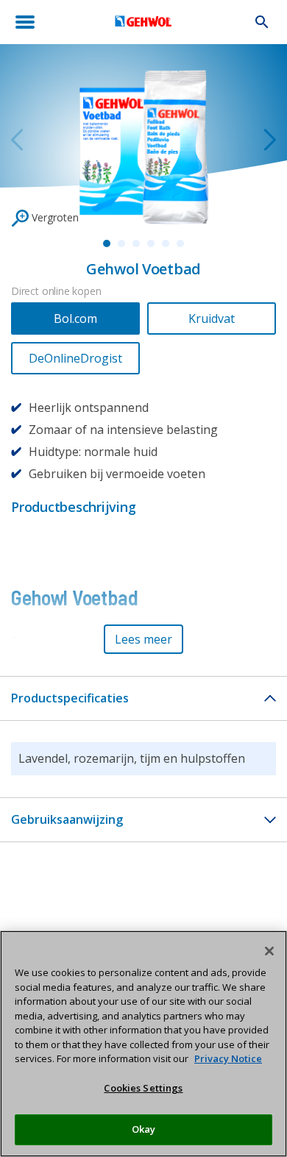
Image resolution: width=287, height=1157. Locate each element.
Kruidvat (211, 318)
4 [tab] (151, 243)
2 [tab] (121, 243)
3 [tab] (136, 243)
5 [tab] (165, 243)
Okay (144, 1129)
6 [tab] (180, 243)
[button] (143, 639)
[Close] (269, 951)
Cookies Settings (143, 1087)
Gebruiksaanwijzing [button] (67, 819)
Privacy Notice (228, 1058)
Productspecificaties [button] (70, 698)
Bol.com (75, 318)
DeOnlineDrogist (75, 358)
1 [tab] (106, 243)
